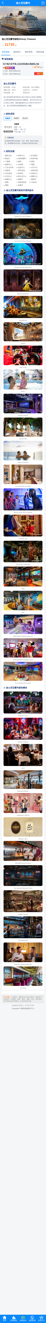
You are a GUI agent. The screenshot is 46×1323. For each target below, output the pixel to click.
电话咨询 (32, 1319)
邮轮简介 (17, 52)
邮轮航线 (6, 52)
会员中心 (41, 1319)
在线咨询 (23, 1319)
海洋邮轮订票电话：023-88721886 (23, 1005)
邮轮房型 (29, 52)
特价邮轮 (13, 1319)
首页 (4, 1319)
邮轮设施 (40, 52)
